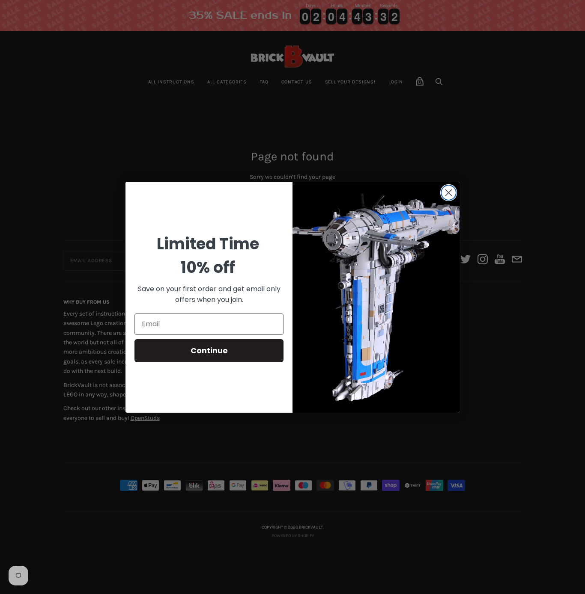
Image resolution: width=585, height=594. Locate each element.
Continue (209, 350)
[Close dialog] (448, 192)
